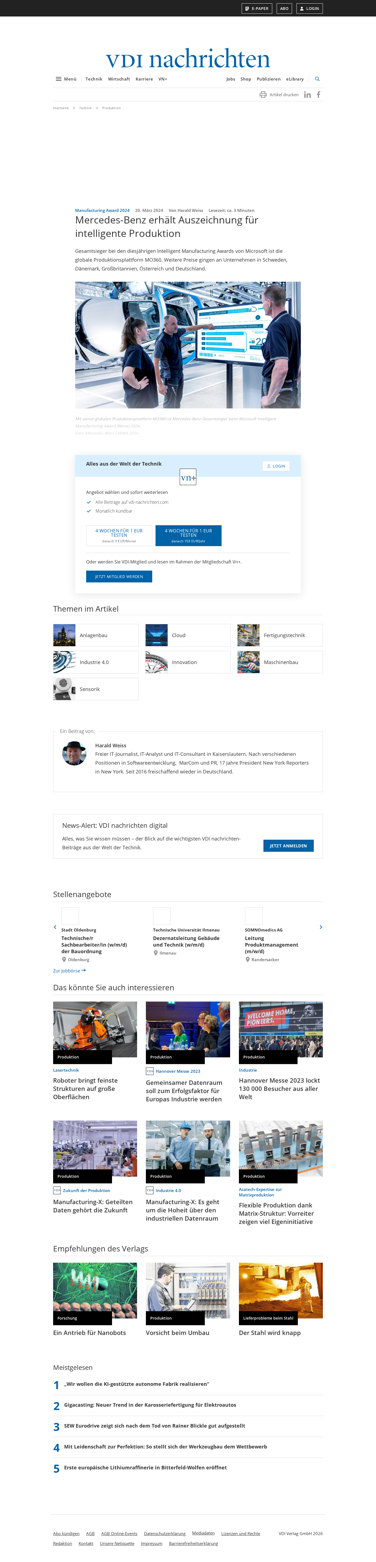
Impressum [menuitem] (151, 1543)
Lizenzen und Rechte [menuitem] (240, 1533)
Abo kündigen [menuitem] (66, 1533)
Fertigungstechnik (284, 635)
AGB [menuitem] (90, 1533)
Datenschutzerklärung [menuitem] (165, 1533)
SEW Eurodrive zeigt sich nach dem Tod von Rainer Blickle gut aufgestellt (154, 1425)
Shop (246, 79)
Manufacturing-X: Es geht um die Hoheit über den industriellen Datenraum (182, 1210)
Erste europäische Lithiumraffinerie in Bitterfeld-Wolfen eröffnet (145, 1467)
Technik (94, 79)
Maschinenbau (281, 662)
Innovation (184, 662)
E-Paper (260, 8)
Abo (284, 8)
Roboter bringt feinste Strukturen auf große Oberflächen (85, 1088)
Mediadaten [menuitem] (203, 1533)
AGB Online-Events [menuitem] (119, 1533)
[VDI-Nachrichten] (188, 58)
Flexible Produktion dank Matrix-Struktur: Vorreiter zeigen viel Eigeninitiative (276, 1213)
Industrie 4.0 (94, 662)
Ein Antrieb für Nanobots (89, 1332)
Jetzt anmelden (288, 845)
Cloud (179, 635)
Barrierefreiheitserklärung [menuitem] (193, 1543)
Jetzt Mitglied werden (119, 576)
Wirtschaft (119, 79)
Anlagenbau (93, 635)
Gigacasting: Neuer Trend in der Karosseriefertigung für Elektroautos (150, 1404)
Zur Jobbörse (66, 971)
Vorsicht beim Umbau (177, 1332)
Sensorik (90, 689)
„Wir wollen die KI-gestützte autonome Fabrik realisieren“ (136, 1384)
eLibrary (295, 79)
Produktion (111, 108)
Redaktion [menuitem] (62, 1543)
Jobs (231, 79)
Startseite (61, 108)
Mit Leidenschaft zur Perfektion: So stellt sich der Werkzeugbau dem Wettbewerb (165, 1446)
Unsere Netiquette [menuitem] (117, 1543)
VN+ (163, 79)
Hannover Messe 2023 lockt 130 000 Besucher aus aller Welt (279, 1088)
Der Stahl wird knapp (270, 1332)
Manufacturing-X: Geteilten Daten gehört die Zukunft (93, 1206)
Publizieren (269, 79)
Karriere (144, 79)
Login (312, 8)
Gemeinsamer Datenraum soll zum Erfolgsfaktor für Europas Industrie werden (184, 1090)
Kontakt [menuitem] (86, 1543)
